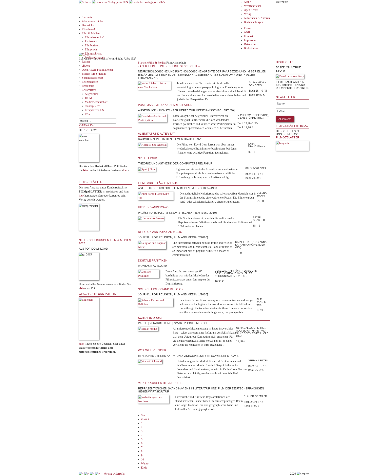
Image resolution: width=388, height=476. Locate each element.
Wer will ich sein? (152, 350)
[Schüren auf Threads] (87, 473)
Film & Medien (91, 33)
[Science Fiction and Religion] (155, 303)
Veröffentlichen (252, 5)
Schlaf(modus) (150, 317)
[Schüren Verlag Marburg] (85, 1)
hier (85, 170)
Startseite (87, 17)
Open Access (251, 10)
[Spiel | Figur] (147, 170)
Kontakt (248, 36)
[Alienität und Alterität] (152, 145)
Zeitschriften (89, 89)
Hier (81, 343)
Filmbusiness (92, 45)
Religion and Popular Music (160, 231)
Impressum (250, 40)
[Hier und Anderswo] (151, 219)
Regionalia (88, 85)
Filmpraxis (91, 49)
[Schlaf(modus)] (148, 329)
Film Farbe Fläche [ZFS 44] (158, 182)
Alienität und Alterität (156, 133)
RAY (88, 114)
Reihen (86, 61)
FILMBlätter (287, 137)
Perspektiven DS (94, 110)
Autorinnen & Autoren (257, 18)
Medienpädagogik (95, 57)
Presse (247, 28)
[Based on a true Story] (290, 77)
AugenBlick (91, 93)
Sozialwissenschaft (92, 77)
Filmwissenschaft (94, 37)
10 (142, 459)
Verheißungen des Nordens (160, 383)
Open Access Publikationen (97, 69)
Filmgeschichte (93, 53)
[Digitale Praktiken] (149, 274)
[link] (276, 93)
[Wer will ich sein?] (150, 362)
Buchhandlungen (253, 22)
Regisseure (91, 41)
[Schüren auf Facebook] (81, 473)
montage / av (92, 106)
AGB (247, 32)
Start (144, 415)
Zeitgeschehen (90, 81)
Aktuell (248, 1)
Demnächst (88, 25)
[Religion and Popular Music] (152, 245)
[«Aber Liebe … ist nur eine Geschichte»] (154, 86)
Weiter (145, 463)
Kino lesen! (88, 29)
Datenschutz (251, 44)
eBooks (86, 65)
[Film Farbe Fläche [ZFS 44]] (156, 196)
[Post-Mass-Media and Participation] (152, 118)
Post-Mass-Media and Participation (165, 105)
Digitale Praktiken (152, 260)
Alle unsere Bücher (93, 21)
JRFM (88, 97)
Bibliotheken (251, 48)
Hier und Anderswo (153, 207)
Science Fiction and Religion (160, 289)
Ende (144, 467)
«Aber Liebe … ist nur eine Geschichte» (169, 66)
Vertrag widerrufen (114, 473)
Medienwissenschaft (96, 102)
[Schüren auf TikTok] (92, 473)
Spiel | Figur (147, 158)
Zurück (145, 419)
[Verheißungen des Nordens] (153, 400)
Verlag (247, 14)
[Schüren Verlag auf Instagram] (98, 473)
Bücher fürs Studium (94, 73)
